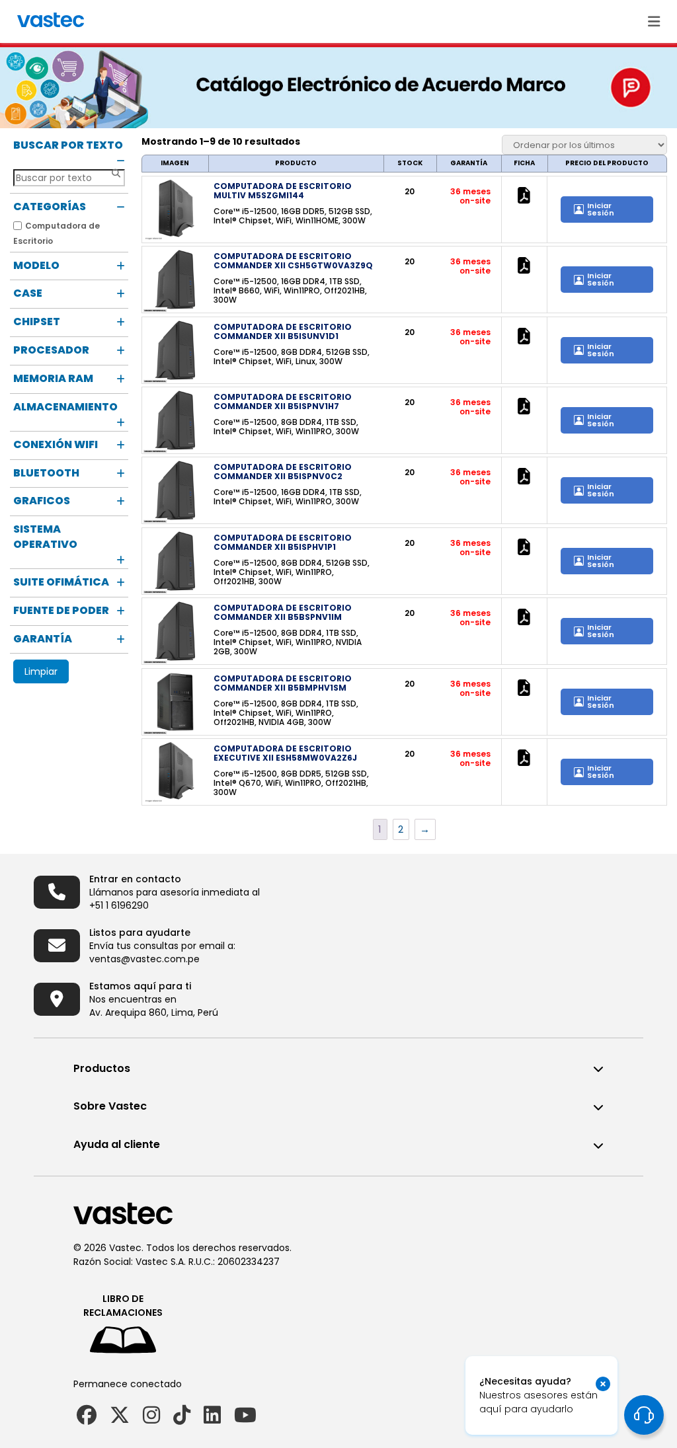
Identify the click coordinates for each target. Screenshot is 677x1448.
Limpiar (41, 671)
